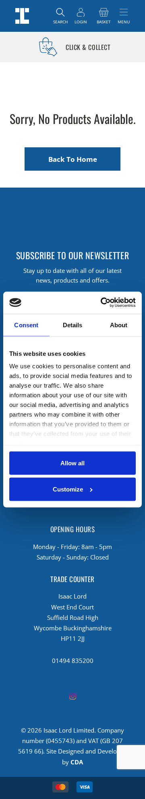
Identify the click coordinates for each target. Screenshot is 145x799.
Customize (68, 489)
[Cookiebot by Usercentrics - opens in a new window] (102, 302)
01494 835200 (72, 661)
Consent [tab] (26, 325)
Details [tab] (73, 325)
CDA (76, 762)
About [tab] (119, 325)
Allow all (72, 462)
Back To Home (72, 159)
